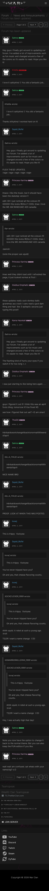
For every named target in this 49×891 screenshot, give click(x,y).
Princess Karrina (19, 180)
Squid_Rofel (17, 129)
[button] (45, 3)
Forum (5, 15)
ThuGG (15, 420)
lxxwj (14, 521)
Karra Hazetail (19, 320)
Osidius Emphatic (20, 285)
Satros (15, 37)
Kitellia (15, 70)
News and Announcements (29, 15)
